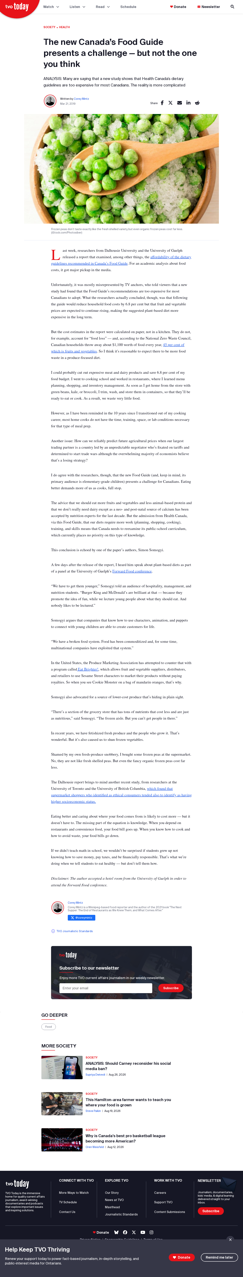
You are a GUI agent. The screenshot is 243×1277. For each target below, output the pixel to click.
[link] (162, 103)
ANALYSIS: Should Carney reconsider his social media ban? (128, 1066)
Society (49, 27)
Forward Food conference (132, 571)
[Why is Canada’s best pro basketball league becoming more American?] (62, 1139)
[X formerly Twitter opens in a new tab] (133, 1232)
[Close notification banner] (230, 1240)
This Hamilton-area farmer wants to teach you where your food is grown (128, 1102)
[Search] (232, 7)
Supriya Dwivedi (95, 1074)
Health (64, 27)
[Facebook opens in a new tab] (125, 1232)
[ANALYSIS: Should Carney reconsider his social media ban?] (62, 1067)
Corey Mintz (81, 98)
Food (48, 1026)
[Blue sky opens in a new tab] (116, 1232)
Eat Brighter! (87, 669)
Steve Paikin (93, 1110)
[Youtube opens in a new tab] (143, 1232)
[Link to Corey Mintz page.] (50, 101)
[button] (17, 1184)
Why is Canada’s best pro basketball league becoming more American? (125, 1138)
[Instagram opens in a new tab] (151, 1232)
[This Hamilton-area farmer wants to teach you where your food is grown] (62, 1103)
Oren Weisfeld (95, 1147)
